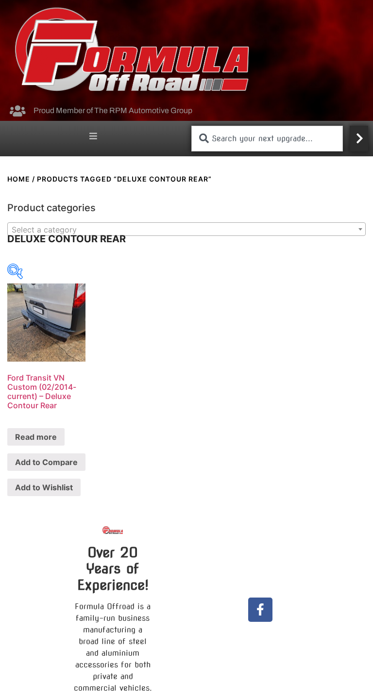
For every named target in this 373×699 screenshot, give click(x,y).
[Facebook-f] (260, 610)
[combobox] (267, 138)
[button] (93, 136)
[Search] (359, 138)
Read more (36, 437)
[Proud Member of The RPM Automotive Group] (17, 110)
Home (18, 179)
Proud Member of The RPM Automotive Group (113, 110)
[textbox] (186, 229)
